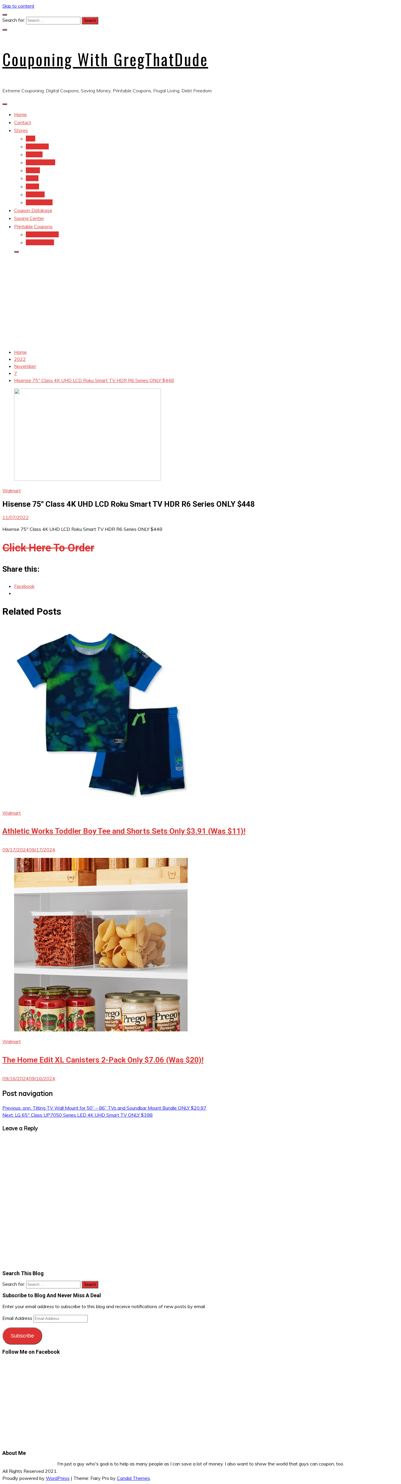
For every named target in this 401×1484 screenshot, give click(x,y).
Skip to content (18, 6)
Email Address (17, 1318)
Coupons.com (40, 242)
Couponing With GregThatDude (105, 59)
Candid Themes (133, 1478)
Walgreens (37, 146)
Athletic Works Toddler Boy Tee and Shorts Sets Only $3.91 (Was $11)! (123, 831)
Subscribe (22, 1336)
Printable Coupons (33, 226)
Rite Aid (34, 154)
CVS (30, 138)
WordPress (58, 1478)
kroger (32, 186)
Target (33, 170)
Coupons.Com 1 (42, 234)
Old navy (35, 194)
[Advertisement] (200, 299)
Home (20, 114)
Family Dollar (39, 202)
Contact (22, 122)
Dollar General (40, 162)
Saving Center (29, 218)
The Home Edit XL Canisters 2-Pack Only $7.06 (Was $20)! (102, 1060)
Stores (21, 130)
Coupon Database (33, 210)
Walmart (11, 490)
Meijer (32, 178)
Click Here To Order (48, 548)
